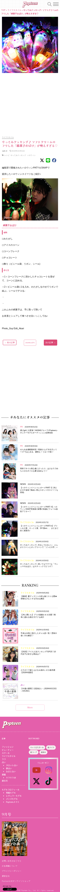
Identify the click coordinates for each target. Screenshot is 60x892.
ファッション (8, 747)
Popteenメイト (12, 802)
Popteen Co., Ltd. (28, 890)
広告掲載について (9, 865)
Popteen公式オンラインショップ (16, 881)
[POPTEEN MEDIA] (30, 4)
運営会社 (6, 876)
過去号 (5, 781)
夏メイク (51, 747)
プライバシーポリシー (11, 870)
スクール (6, 753)
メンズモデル (12, 799)
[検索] (49, 4)
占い (4, 762)
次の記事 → (50, 342)
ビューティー (8, 750)
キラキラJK (11, 778)
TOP (3, 10)
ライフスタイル (14, 10)
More (30, 707)
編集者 (4, 151)
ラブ (4, 759)
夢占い (9, 768)
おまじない (11, 771)
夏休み (43, 752)
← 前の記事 (9, 342)
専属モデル (11, 793)
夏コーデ (33, 752)
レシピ (6, 155)
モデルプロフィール (10, 790)
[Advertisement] (30, 103)
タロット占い (12, 765)
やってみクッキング (18, 155)
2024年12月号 (30, 342)
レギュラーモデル (14, 796)
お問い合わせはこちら (11, 860)
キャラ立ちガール (37, 747)
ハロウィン (31, 155)
